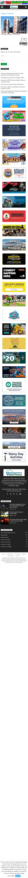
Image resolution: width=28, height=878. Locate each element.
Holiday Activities (5, 537)
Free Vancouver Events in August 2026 (12, 77)
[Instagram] (11, 494)
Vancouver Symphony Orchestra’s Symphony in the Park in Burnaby (14, 92)
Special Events (4, 535)
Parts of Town (17, 554)
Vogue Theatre (7, 13)
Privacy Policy (11, 555)
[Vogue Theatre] (14, 25)
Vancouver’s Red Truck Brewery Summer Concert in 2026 (13, 87)
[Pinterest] (14, 494)
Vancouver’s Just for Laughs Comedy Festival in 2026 (13, 10)
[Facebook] (7, 494)
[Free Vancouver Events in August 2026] (5, 514)
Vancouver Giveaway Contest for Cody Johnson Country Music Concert (12, 74)
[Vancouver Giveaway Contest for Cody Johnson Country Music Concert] (5, 506)
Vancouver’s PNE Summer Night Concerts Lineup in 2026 (13, 81)
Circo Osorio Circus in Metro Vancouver (12, 84)
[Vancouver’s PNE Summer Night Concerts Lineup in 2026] (5, 521)
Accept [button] (18, 876)
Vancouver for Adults (5, 544)
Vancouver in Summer (6, 542)
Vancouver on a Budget (6, 546)
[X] (17, 494)
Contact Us (18, 555)
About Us (24, 554)
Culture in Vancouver (5, 539)
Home (2, 10)
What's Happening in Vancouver (8, 532)
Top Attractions (9, 554)
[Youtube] (20, 494)
